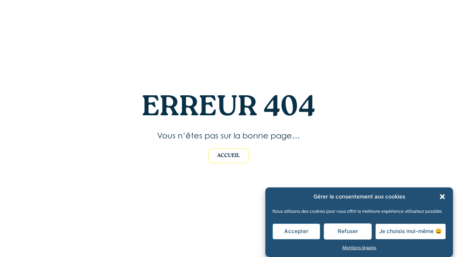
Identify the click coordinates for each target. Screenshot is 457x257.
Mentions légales (359, 247)
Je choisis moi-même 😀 (410, 231)
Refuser (348, 231)
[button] (442, 196)
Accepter (296, 231)
